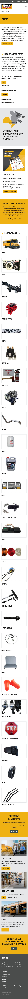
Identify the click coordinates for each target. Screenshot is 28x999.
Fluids (3, 473)
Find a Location (6, 868)
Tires (3, 783)
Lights (3, 562)
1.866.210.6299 (17, 966)
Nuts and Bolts (6, 628)
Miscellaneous (6, 606)
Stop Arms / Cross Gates (9, 738)
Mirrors (4, 584)
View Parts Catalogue (7, 43)
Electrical (5, 363)
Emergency (5, 385)
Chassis (4, 297)
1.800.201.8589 (17, 963)
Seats (3, 672)
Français (24, 1)
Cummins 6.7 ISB (6, 319)
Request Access (5, 86)
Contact (19, 1)
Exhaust (4, 429)
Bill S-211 (3, 979)
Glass (3, 495)
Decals (3, 341)
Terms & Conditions (5, 974)
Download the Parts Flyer (10, 191)
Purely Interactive (7, 992)
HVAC (3, 540)
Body (3, 253)
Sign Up (14, 948)
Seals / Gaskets (6, 650)
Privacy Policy (4, 971)
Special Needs (6, 716)
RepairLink (5, 94)
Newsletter (3, 981)
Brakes (3, 275)
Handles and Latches (8, 518)
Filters (3, 451)
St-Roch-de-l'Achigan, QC (7, 966)
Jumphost (7, 994)
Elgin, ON (3, 963)
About (13, 1)
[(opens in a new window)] (14, 160)
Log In (4, 82)
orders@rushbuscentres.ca (7, 102)
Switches (4, 760)
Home (2, 11)
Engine (3, 407)
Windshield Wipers (7, 805)
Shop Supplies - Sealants (9, 694)
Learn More (14, 831)
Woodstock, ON (4, 964)
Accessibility (4, 976)
